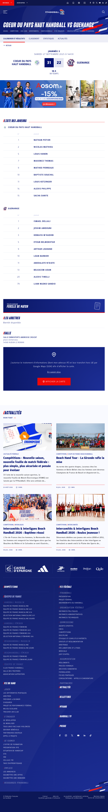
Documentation (67, 659)
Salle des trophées (12, 671)
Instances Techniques (68, 617)
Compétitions (14, 31)
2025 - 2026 (24, 31)
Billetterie (65, 697)
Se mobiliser (8, 723)
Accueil (5, 31)
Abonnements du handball (71, 603)
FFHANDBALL (66, 593)
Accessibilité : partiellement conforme (76, 796)
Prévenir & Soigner (11, 699)
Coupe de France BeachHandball (80, 454)
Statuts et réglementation (71, 642)
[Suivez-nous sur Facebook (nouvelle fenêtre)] (90, 3)
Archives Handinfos (68, 669)
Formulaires (64, 672)
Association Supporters (14, 674)
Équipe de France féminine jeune (17, 659)
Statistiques (48, 39)
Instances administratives (71, 614)
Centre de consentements (96, 798)
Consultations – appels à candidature (76, 678)
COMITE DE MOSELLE (46, 31)
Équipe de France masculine (16, 606)
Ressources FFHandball (16, 783)
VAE (4, 757)
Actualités (62, 39)
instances (6, 3)
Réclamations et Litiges (69, 648)
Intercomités (73, 525)
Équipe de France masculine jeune (18, 648)
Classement (34, 39)
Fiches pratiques (66, 675)
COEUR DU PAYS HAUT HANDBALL (21, 63)
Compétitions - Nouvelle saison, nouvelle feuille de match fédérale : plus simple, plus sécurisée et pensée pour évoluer (27, 464)
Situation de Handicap (13, 751)
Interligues (19, 525)
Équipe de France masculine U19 (17, 612)
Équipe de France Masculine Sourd (19, 618)
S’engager (9, 717)
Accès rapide (21, 3)
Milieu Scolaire (10, 709)
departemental (34, 31)
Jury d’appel (64, 654)
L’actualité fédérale (11, 454)
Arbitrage (63, 645)
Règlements (64, 663)
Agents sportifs (66, 626)
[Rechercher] (103, 12)
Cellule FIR (8, 760)
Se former (9, 741)
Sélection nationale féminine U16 (18, 636)
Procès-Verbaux (66, 666)
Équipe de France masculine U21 (17, 609)
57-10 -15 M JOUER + (59, 31)
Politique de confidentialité (74, 798)
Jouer (7, 689)
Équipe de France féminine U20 (17, 630)
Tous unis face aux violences (16, 726)
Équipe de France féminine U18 (16, 633)
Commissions (66, 622)
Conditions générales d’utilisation (49, 798)
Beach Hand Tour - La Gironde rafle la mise (80, 460)
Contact (45, 796)
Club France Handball (13, 668)
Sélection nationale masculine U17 (19, 615)
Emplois (8, 768)
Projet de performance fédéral (17, 705)
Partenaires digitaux (12, 733)
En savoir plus (54, 372)
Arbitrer (7, 696)
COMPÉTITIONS (65, 632)
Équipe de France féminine (15, 627)
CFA (4, 754)
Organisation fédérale (72, 608)
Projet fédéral (65, 600)
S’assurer (7, 702)
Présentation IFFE (11, 747)
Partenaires (66, 683)
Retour (8, 45)
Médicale (63, 651)
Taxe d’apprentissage (12, 763)
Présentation (65, 596)
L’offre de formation (13, 744)
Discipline (63, 635)
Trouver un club (11, 712)
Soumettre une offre (13, 775)
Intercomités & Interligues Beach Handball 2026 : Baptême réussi (24, 531)
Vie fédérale (66, 587)
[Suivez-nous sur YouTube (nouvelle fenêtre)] (100, 3)
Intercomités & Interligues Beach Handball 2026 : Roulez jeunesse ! (78, 531)
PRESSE (63, 726)
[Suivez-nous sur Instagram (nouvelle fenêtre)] (93, 3)
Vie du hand (10, 683)
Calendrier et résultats (14, 39)
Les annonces (9, 772)
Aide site (55, 796)
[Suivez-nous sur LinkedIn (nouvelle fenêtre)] (103, 3)
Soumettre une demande (14, 778)
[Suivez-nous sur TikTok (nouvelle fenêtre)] (106, 3)
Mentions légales (99, 796)
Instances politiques (68, 611)
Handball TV (66, 716)
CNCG (61, 629)
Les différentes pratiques (15, 693)
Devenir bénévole (11, 730)
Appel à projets (10, 736)
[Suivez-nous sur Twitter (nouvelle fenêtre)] (96, 3)
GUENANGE (83, 62)
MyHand (63, 706)
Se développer (9, 720)
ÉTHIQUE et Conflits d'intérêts (73, 638)
